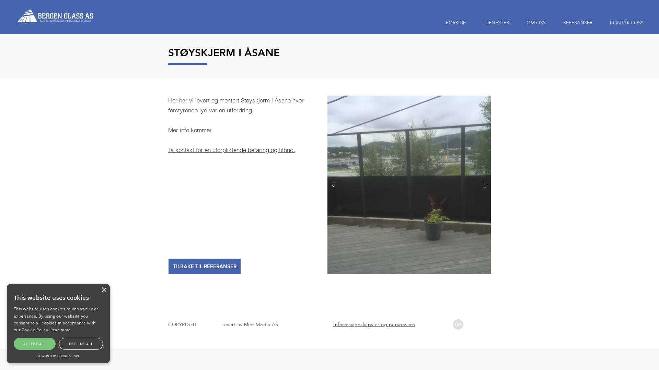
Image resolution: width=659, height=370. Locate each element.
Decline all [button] (81, 343)
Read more (60, 329)
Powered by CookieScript (58, 356)
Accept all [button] (34, 343)
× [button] (103, 290)
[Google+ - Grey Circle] (458, 324)
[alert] (58, 323)
